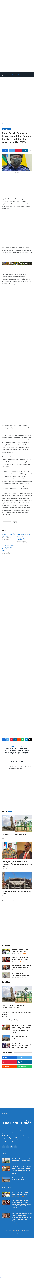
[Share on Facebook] (5, 150)
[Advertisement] (17, 17)
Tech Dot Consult (25, 1230)
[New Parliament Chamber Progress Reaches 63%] (17, 880)
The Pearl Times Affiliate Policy (18, 1236)
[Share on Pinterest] (18, 150)
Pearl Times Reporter (16, 761)
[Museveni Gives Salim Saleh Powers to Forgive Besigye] (6, 951)
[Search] (31, 75)
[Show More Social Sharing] (30, 150)
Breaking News (9, 117)
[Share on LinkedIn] (25, 150)
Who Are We (24, 1233)
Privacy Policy (16, 1233)
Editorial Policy (7, 1233)
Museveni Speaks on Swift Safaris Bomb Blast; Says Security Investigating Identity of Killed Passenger (23, 536)
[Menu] (3, 75)
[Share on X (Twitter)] (12, 150)
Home (3, 117)
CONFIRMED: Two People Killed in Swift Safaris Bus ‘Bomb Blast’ (8, 534)
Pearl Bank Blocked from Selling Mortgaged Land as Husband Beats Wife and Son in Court (21, 1045)
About (30, 1233)
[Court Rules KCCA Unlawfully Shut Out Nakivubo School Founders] (17, 823)
